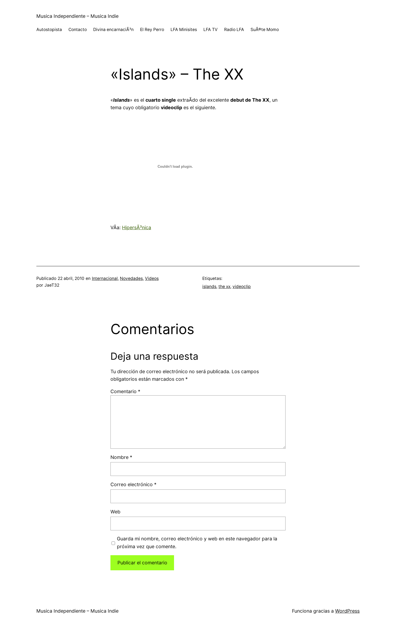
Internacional (105, 278)
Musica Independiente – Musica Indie (77, 16)
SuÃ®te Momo (265, 29)
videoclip (241, 286)
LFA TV (210, 29)
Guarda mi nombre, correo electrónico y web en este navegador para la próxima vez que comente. (197, 542)
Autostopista (49, 29)
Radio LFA (234, 29)
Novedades (131, 278)
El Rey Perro (152, 29)
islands (209, 286)
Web (115, 511)
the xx (224, 286)
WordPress (347, 611)
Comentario (125, 391)
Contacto (77, 29)
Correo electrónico (133, 484)
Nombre (121, 457)
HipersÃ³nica (136, 227)
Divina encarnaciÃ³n (113, 29)
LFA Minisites (184, 29)
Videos (152, 278)
